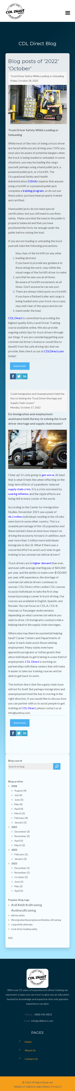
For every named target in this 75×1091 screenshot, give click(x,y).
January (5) (20, 822)
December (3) (22, 831)
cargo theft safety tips (22, 924)
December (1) (22, 867)
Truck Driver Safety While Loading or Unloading (37, 76)
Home (28, 1041)
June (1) (18, 881)
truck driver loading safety (24, 929)
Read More (20, 366)
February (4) (21, 817)
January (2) (20, 858)
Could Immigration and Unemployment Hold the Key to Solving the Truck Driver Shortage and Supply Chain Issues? (37, 398)
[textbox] (30, 766)
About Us (30, 1050)
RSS (10, 937)
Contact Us (31, 1058)
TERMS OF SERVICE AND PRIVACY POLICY (37, 1086)
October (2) (21, 877)
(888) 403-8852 (43, 1014)
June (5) (18, 799)
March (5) (19, 813)
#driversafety (18, 915)
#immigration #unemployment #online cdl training (36, 920)
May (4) (18, 804)
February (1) (21, 854)
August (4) (20, 790)
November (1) (22, 872)
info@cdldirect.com (42, 1020)
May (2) (18, 886)
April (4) (18, 808)
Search (56, 766)
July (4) (18, 795)
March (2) (19, 845)
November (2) (22, 836)
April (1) (18, 840)
